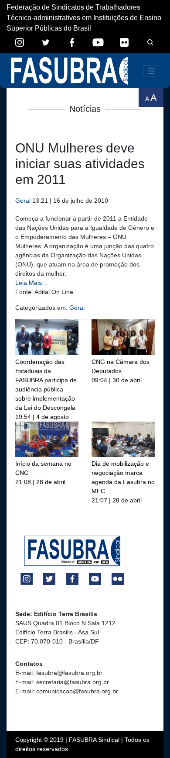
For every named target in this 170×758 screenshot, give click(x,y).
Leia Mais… (31, 282)
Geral (23, 200)
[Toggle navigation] (151, 70)
